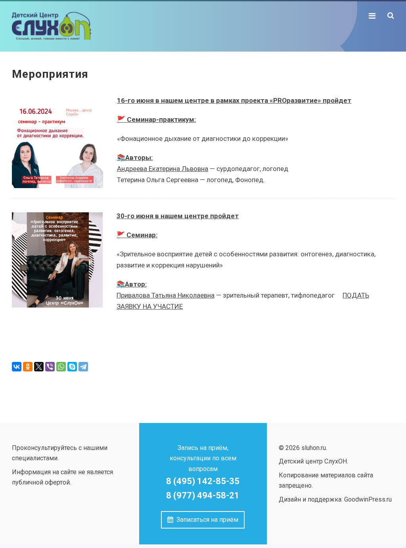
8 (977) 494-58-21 (202, 495)
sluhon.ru (71, 26)
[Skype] (72, 366)
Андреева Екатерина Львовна (162, 169)
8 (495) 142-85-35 (202, 481)
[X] (39, 366)
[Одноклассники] (28, 366)
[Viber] (50, 366)
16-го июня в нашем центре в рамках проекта (192, 100)
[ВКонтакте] (16, 366)
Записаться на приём (205, 519)
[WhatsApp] (61, 366)
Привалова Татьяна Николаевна (165, 295)
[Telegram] (83, 366)
